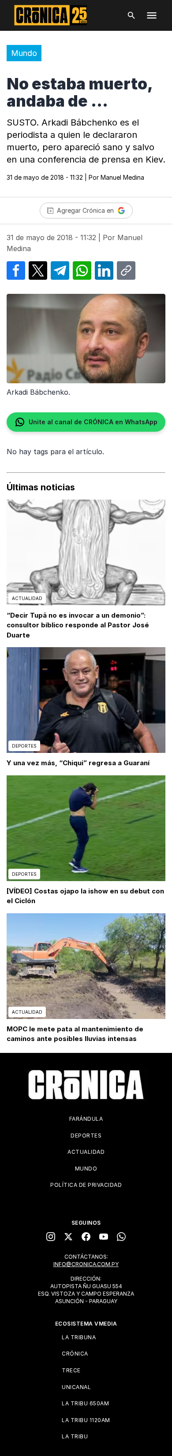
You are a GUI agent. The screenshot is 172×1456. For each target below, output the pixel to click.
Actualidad (86, 1151)
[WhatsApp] (121, 1236)
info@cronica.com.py (86, 1264)
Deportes (86, 1135)
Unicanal (76, 1387)
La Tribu (75, 1436)
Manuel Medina (122, 177)
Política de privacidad (86, 1185)
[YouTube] (103, 1236)
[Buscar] (131, 15)
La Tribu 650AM (85, 1403)
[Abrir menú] (152, 15)
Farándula (86, 1118)
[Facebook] (86, 1236)
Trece (71, 1370)
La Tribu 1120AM (86, 1420)
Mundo (24, 53)
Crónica (75, 1353)
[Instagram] (51, 1236)
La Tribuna (79, 1337)
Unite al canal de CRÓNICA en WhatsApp (93, 422)
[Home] (86, 1084)
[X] (68, 1236)
